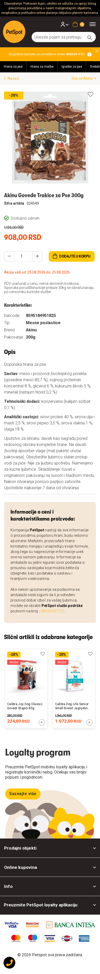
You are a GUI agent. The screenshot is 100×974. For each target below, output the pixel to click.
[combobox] (64, 37)
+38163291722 (52, 611)
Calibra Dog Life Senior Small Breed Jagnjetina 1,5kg (72, 706)
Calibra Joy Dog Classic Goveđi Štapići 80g (25, 706)
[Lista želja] (90, 94)
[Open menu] (94, 24)
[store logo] (14, 32)
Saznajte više (22, 793)
